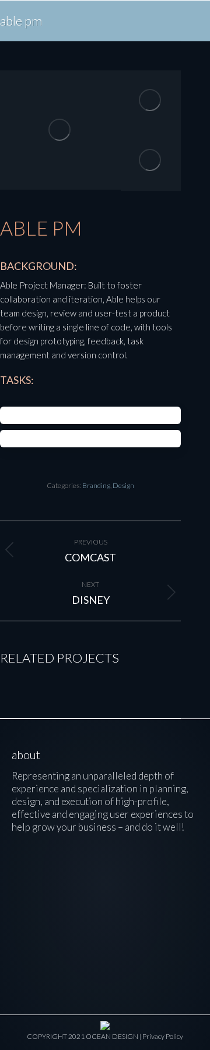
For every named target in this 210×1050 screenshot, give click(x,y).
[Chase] (84, 926)
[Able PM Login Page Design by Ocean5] (60, 130)
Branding (96, 485)
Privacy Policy (162, 1036)
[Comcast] (132, 878)
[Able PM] (84, 878)
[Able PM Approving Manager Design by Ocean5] (151, 100)
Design (123, 485)
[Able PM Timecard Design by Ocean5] (151, 160)
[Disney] (36, 878)
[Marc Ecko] (36, 926)
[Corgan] (132, 926)
